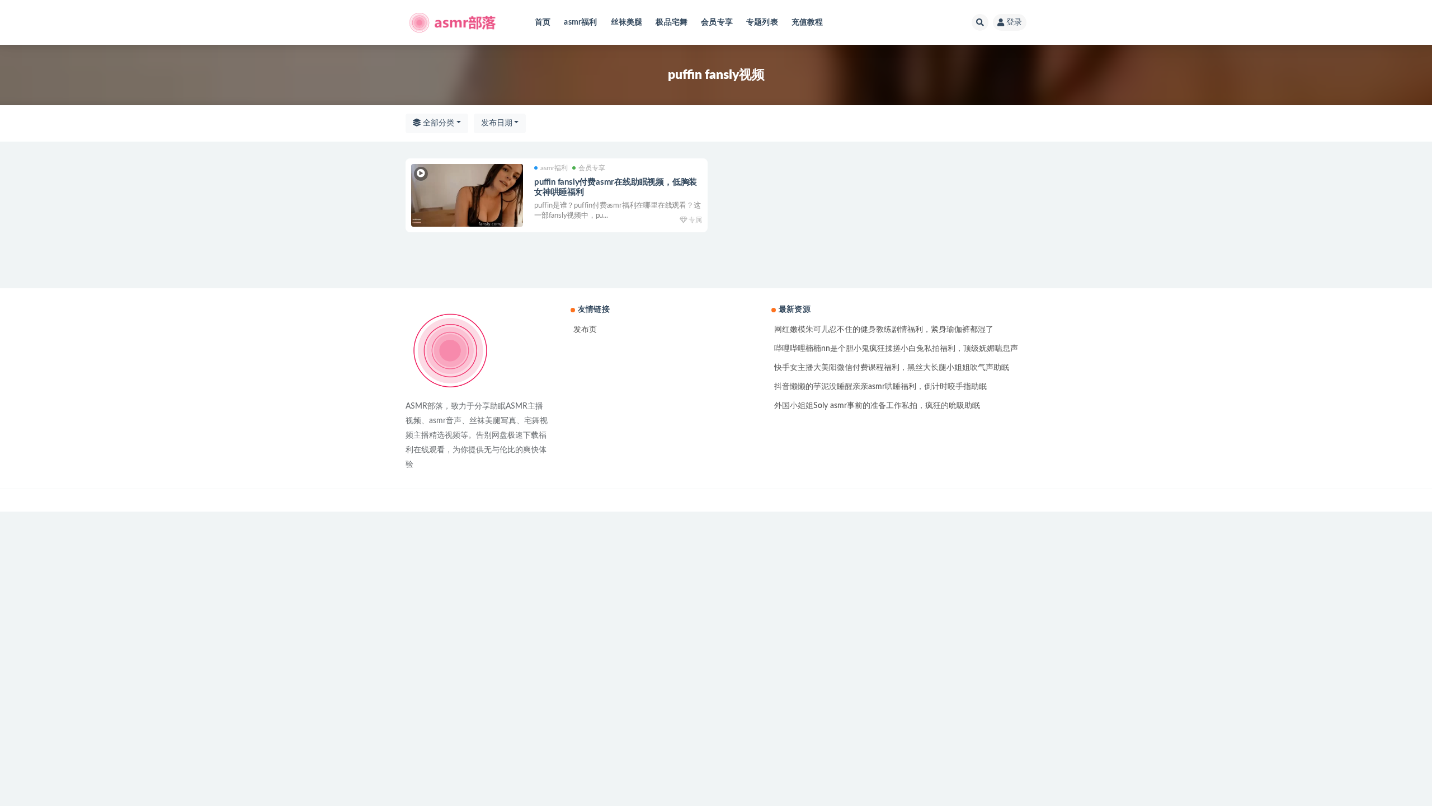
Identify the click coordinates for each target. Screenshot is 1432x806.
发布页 (585, 330)
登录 (1014, 22)
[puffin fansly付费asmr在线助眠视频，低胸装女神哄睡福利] (467, 195)
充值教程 (807, 22)
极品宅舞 (671, 22)
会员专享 (717, 22)
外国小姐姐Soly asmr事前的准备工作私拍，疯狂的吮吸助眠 (877, 406)
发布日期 (496, 123)
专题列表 (762, 22)
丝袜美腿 (627, 22)
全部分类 (437, 123)
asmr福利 (580, 22)
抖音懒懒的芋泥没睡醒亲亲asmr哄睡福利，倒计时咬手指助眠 (880, 387)
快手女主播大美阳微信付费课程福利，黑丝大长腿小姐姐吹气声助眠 (891, 368)
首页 (542, 22)
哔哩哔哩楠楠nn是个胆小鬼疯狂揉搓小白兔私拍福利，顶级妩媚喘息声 (896, 349)
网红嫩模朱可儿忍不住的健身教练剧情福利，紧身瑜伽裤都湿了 (883, 330)
